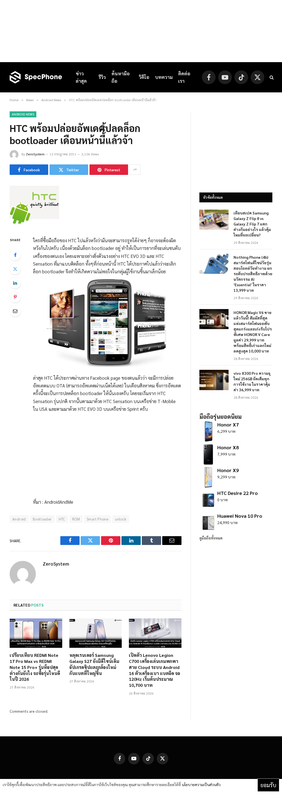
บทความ (164, 77)
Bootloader (42, 519)
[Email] (15, 310)
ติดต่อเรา (184, 77)
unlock (120, 519)
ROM (76, 519)
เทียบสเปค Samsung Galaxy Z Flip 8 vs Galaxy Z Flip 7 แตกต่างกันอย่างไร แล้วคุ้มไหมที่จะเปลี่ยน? (252, 223)
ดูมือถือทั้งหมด (211, 537)
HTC (62, 519)
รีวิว (102, 77)
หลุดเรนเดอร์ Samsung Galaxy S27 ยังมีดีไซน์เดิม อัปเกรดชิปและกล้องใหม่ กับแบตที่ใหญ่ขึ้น (94, 664)
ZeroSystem (35, 154)
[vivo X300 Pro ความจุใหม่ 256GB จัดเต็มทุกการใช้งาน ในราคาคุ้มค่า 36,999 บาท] (214, 380)
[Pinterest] (15, 296)
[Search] (271, 77)
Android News (23, 114)
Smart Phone (97, 519)
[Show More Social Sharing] (134, 169)
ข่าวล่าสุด (81, 77)
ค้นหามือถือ (121, 77)
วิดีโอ (144, 77)
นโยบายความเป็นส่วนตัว (201, 784)
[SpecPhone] (35, 77)
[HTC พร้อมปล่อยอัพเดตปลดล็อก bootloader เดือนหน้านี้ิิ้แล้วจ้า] (34, 224)
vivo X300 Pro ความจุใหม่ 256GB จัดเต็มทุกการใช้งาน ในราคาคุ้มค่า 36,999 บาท (252, 381)
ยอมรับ (268, 785)
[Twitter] (15, 268)
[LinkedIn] (15, 282)
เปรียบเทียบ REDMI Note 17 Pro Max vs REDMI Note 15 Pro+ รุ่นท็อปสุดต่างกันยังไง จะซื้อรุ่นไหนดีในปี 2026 (35, 667)
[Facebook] (15, 254)
